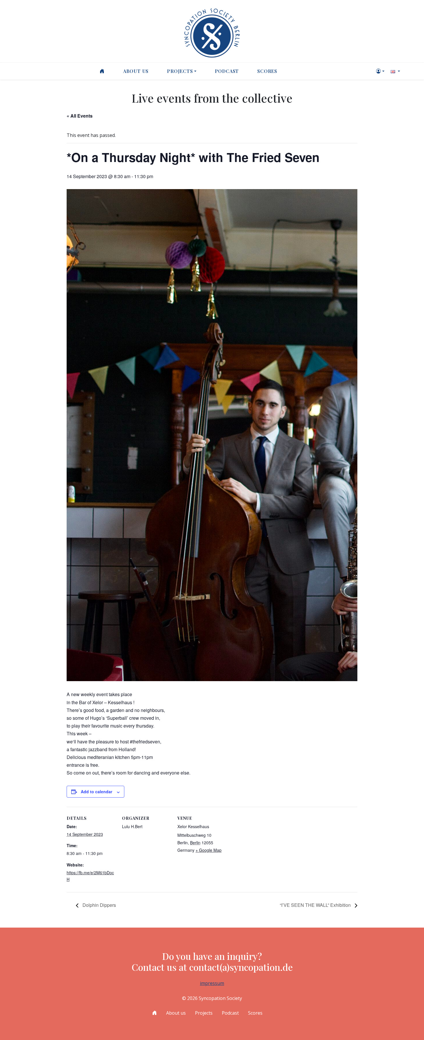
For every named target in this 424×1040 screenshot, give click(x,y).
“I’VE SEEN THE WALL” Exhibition (316, 905)
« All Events (80, 115)
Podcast (227, 71)
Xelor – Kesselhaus (112, 702)
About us (136, 71)
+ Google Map (209, 850)
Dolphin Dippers (98, 905)
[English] (394, 71)
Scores (267, 71)
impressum (212, 983)
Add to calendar (96, 791)
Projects (180, 71)
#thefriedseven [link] (145, 741)
